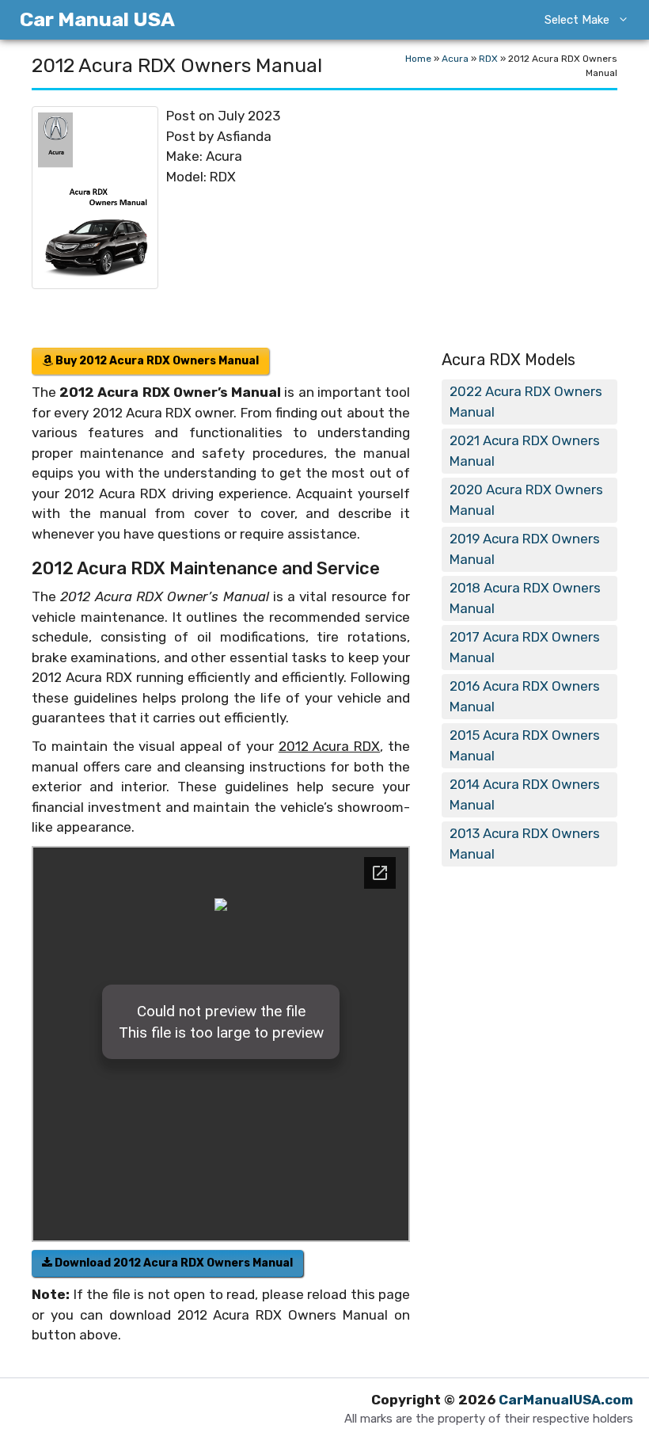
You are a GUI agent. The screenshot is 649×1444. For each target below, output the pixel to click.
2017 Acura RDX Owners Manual (525, 647)
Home (418, 58)
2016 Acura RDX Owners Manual (525, 696)
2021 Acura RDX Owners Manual (525, 450)
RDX (488, 58)
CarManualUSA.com (566, 1400)
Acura (455, 58)
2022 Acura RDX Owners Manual (526, 401)
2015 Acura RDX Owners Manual (525, 745)
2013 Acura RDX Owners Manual (525, 843)
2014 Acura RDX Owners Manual (525, 794)
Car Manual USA (97, 19)
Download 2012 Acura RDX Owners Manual (172, 1263)
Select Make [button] (577, 20)
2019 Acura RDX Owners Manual (525, 549)
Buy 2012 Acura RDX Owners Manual (156, 361)
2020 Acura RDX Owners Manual (526, 500)
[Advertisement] (473, 221)
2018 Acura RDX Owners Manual (525, 598)
